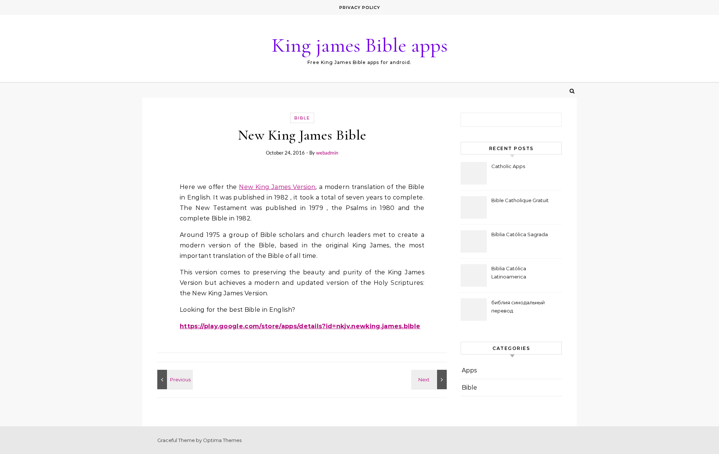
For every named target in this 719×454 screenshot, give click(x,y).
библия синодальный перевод (518, 306)
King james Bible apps (359, 45)
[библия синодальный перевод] (174, 379)
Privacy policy (359, 7)
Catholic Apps (508, 166)
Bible (302, 118)
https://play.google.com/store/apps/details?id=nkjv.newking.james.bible (300, 326)
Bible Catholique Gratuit (520, 200)
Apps (469, 370)
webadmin (327, 153)
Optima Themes (222, 440)
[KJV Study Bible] (430, 379)
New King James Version (277, 187)
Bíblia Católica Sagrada (519, 234)
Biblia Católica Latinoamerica (508, 272)
